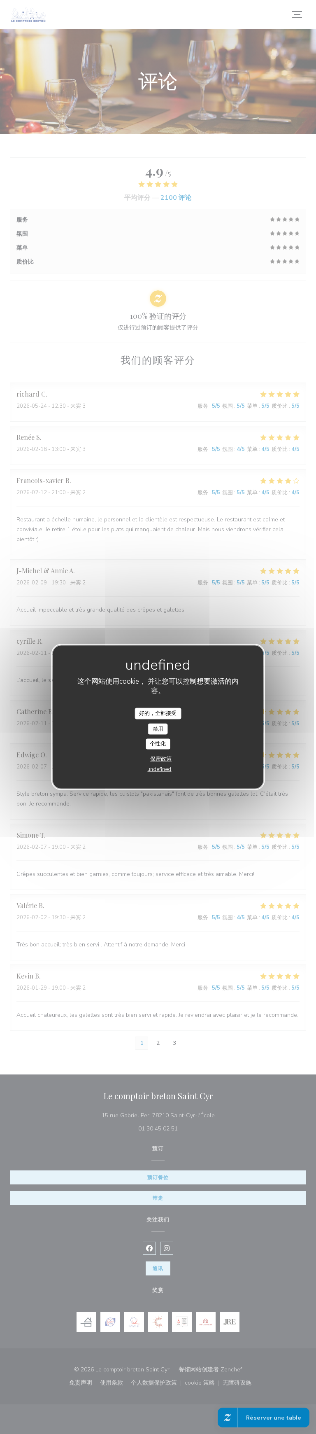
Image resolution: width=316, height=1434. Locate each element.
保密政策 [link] (161, 758)
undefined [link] (159, 769)
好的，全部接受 (158, 713)
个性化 (158, 743)
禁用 (158, 728)
